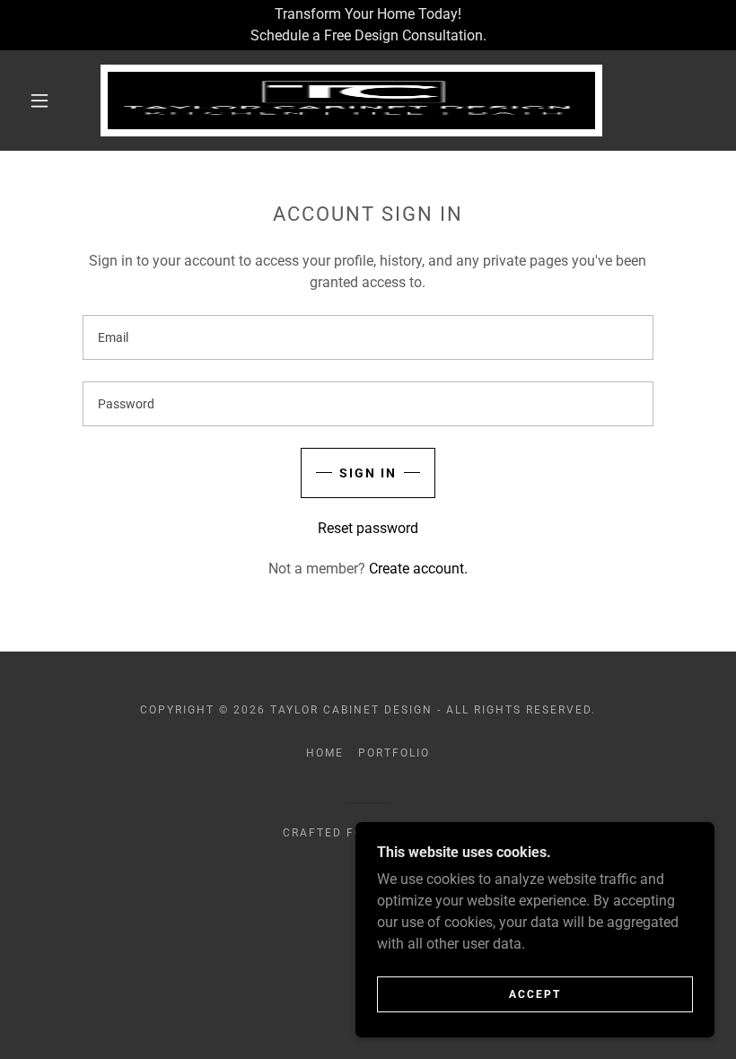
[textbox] (368, 337)
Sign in (368, 473)
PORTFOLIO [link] (394, 753)
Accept (535, 994)
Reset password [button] (368, 528)
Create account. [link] (418, 568)
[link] (351, 100)
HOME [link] (325, 753)
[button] (39, 100)
